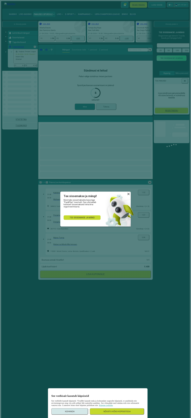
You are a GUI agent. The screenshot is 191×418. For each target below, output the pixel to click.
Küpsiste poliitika (106, 405)
